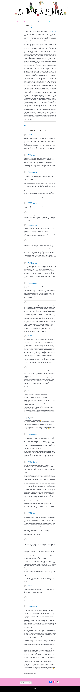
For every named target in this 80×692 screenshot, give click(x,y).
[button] (29, 21)
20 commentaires (39, 27)
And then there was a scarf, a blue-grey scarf (31, 124)
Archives (26, 680)
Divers (33, 27)
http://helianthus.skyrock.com (30, 418)
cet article (54, 31)
